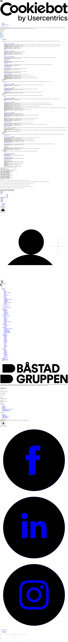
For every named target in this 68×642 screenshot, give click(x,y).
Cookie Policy (4, 631)
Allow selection (5, 190)
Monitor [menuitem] (5, 353)
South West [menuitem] (5, 354)
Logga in (2, 280)
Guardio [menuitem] (5, 351)
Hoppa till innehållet (3, 197)
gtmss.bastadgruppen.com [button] (8, 121)
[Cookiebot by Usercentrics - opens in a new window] (34, 21)
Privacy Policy (4, 632)
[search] (0, 286)
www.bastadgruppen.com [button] (7, 73)
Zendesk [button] (5, 55)
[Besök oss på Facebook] (34, 493)
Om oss (3, 204)
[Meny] (2, 286)
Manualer (3, 408)
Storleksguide (4, 415)
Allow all (13, 190)
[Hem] (0, 285)
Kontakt (3, 205)
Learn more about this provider (8, 43)
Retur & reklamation (5, 417)
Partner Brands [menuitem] (6, 357)
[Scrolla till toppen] (0, 633)
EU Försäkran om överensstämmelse (7, 409)
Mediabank (4, 203)
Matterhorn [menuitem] (5, 352)
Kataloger (3, 406)
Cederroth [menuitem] (5, 350)
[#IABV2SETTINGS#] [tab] (5, 24)
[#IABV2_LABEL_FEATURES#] (5, 174)
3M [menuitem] (4, 356)
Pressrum (3, 405)
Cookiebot (15, 167)
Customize (9, 190)
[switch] (2, 40)
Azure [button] (5, 42)
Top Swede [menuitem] (5, 355)
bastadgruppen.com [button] (7, 59)
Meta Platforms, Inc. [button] (7, 135)
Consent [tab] (3, 23)
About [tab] (3, 25)
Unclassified (4, 150)
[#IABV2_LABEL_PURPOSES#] (5, 171)
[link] (5, 291)
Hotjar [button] (5, 101)
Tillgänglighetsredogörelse (6, 410)
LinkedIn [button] (5, 49)
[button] (36, 63)
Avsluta (2, 191)
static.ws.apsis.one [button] (6, 70)
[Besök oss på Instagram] (34, 628)
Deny (1, 190)
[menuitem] (3, 288)
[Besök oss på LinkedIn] (34, 560)
